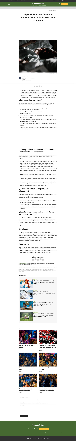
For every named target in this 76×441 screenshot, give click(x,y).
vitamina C (26, 156)
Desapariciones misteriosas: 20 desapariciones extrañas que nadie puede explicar (44, 293)
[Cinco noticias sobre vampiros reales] (28, 360)
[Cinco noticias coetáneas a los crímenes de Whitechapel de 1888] (48, 380)
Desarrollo (35, 312)
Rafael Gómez (41, 350)
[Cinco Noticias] (38, 425)
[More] (57, 78)
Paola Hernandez (36, 284)
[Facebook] (50, 78)
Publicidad (59, 0)
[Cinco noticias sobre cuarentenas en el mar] (48, 360)
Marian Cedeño (35, 306)
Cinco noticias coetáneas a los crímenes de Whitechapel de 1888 (47, 390)
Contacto (54, 0)
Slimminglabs (22, 252)
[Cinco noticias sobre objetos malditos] (28, 337)
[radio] (33, 259)
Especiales (35, 290)
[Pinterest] (37, 429)
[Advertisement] (38, 32)
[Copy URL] (55, 78)
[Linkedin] (30, 429)
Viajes (34, 301)
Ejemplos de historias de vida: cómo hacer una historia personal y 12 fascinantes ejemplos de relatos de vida (44, 315)
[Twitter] (28, 429)
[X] (47, 78)
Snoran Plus (33, 252)
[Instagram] (35, 429)
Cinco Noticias (21, 263)
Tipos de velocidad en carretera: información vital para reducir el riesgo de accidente (47, 347)
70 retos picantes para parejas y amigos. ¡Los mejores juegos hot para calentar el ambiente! (43, 282)
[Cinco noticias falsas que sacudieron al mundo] (28, 380)
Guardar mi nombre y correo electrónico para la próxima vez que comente (34, 402)
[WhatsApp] (52, 78)
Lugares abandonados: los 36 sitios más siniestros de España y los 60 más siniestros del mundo (43, 304)
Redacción (20, 348)
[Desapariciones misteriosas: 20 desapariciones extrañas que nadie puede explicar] (26, 294)
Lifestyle (25, 263)
